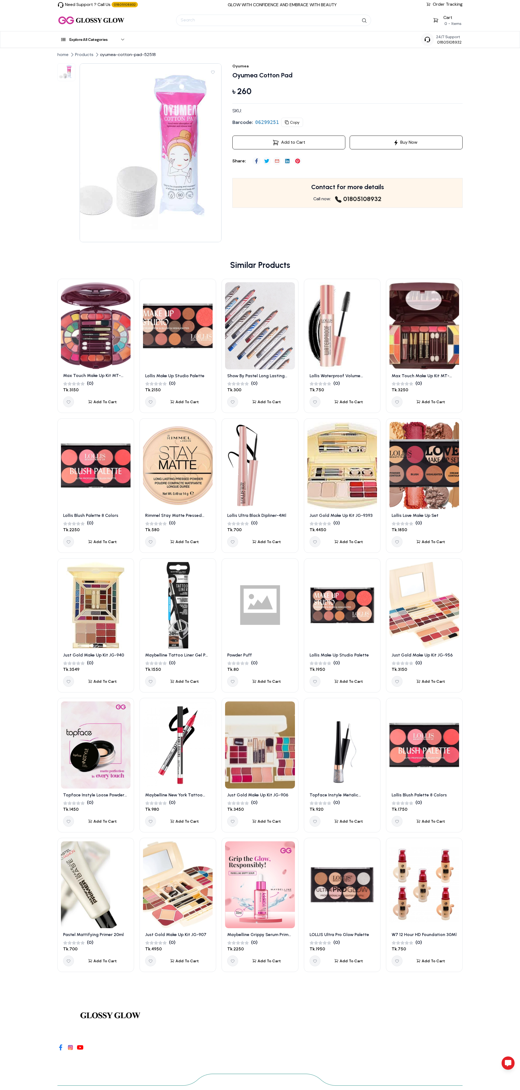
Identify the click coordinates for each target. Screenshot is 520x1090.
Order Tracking (448, 4)
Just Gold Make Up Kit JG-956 (422, 655)
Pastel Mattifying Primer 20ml (93, 934)
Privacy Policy (251, 1036)
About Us (245, 1046)
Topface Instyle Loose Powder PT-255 (93, 795)
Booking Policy (252, 1056)
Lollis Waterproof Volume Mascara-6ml (335, 376)
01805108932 (449, 42)
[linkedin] (287, 161)
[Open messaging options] (508, 1063)
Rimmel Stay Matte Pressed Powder (173, 516)
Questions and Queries (194, 1036)
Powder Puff (239, 655)
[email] (277, 161)
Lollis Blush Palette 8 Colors (90, 515)
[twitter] (267, 161)
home (63, 54)
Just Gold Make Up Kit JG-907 (175, 934)
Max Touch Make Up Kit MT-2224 (92, 376)
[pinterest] (298, 161)
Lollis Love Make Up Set (415, 515)
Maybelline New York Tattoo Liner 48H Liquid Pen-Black (174, 795)
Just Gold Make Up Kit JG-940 (93, 655)
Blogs (174, 1046)
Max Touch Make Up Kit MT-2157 (420, 376)
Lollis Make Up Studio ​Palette (174, 375)
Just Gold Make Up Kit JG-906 (257, 794)
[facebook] (256, 161)
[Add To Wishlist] (213, 72)
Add (105, 401)
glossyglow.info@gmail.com (408, 1054)
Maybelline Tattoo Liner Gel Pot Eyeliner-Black (177, 655)
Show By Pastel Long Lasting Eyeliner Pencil (256, 376)
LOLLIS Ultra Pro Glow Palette (339, 934)
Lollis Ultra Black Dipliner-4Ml (256, 515)
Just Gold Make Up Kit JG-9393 (341, 515)
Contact (177, 1026)
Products (84, 54)
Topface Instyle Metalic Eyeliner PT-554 (334, 795)
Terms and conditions (260, 1026)
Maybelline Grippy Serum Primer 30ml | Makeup (259, 935)
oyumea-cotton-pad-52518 (128, 54)
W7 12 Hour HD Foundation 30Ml (424, 934)
